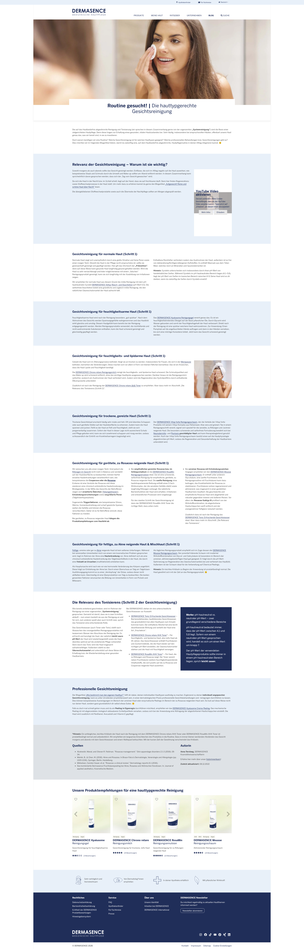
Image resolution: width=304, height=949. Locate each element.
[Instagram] (200, 934)
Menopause (186, 361)
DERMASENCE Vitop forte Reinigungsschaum (177, 422)
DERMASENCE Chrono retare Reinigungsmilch (96, 372)
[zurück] (76, 814)
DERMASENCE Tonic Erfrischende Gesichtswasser (207, 517)
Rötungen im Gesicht (81, 472)
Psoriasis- (175, 433)
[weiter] (228, 814)
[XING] (224, 934)
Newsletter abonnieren (192, 910)
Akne (99, 550)
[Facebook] (205, 934)
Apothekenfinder (184, 2)
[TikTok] (210, 934)
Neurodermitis (159, 433)
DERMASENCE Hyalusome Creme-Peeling (191, 708)
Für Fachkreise (206, 2)
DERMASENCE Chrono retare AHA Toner (149, 635)
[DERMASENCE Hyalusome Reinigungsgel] (91, 814)
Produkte (139, 15)
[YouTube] (215, 934)
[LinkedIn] (229, 934)
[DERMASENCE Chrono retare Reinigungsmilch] (132, 814)
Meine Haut (157, 15)
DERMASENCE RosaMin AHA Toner (146, 654)
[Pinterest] (219, 934)
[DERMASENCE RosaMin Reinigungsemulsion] (172, 814)
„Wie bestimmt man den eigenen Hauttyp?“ (105, 695)
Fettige (75, 550)
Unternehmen (194, 15)
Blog (211, 15)
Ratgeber (175, 15)
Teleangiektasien (110, 491)
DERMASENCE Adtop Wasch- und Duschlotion (112, 284)
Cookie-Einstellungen (222, 945)
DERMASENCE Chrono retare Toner (123, 385)
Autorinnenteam (213, 759)
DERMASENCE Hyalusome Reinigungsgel (175, 317)
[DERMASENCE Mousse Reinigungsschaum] (213, 814)
